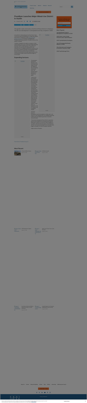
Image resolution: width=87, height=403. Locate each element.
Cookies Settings (66, 401)
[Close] (85, 401)
